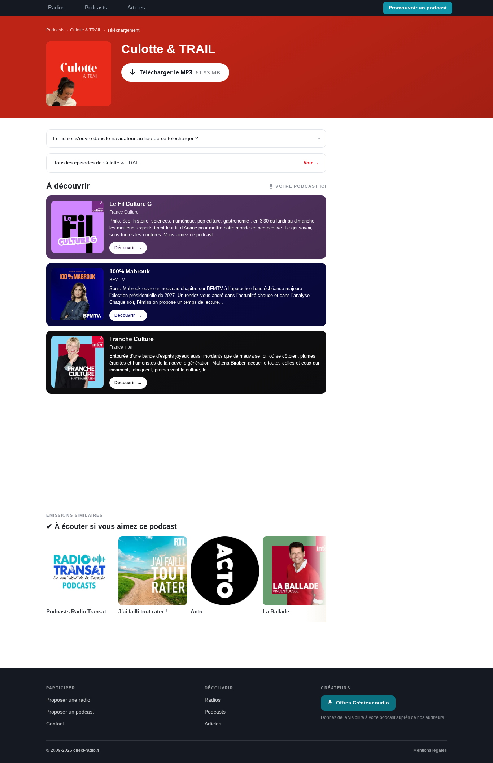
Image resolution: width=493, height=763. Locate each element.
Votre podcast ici (300, 186)
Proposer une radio (68, 700)
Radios (56, 7)
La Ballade (276, 611)
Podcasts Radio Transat (76, 611)
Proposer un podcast (70, 712)
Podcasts (96, 7)
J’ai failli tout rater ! (142, 611)
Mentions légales (430, 750)
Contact (55, 724)
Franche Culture (131, 339)
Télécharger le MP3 (180, 72)
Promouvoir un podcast (418, 7)
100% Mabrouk (129, 271)
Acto (196, 611)
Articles (136, 7)
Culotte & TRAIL (85, 30)
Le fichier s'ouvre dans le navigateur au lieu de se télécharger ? (125, 138)
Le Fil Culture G (130, 204)
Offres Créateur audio (362, 703)
